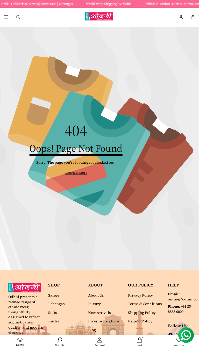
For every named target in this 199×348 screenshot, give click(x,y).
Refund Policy (140, 321)
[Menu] (6, 17)
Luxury (94, 303)
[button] (193, 17)
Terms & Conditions (145, 303)
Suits (52, 312)
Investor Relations (104, 321)
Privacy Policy (140, 295)
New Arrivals (99, 312)
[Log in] (181, 17)
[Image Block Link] (26, 287)
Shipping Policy (142, 312)
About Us (96, 295)
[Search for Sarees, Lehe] (18, 17)
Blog (92, 329)
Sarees (53, 295)
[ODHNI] (99, 17)
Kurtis (53, 321)
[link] (76, 173)
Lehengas (56, 303)
